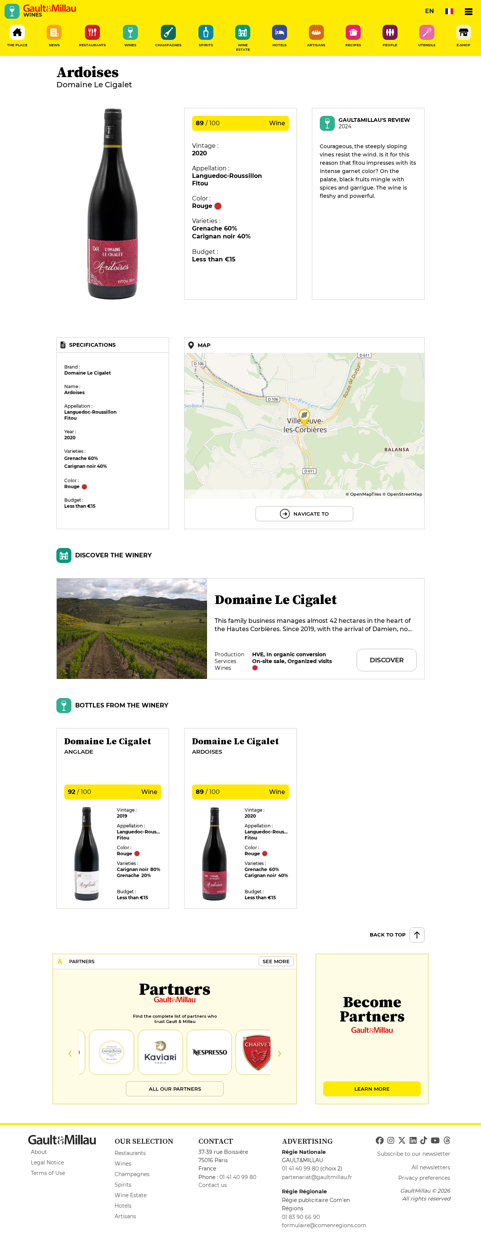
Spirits (123, 1184)
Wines (123, 1163)
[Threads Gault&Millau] (446, 1141)
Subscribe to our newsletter (413, 1153)
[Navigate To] (304, 433)
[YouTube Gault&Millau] (435, 1141)
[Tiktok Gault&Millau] (423, 1141)
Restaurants (130, 1153)
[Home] (49, 8)
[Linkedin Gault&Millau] (413, 1141)
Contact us (212, 1185)
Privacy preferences (424, 1178)
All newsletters (430, 1167)
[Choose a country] (449, 11)
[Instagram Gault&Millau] (390, 1141)
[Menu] (468, 11)
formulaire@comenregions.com (324, 1225)
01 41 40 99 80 (237, 1177)
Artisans (125, 1216)
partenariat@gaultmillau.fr (317, 1177)
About (39, 1152)
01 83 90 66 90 (301, 1217)
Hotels (123, 1205)
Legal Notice (47, 1162)
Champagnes (132, 1174)
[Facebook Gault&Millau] (380, 1141)
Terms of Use (48, 1173)
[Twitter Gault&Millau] (402, 1141)
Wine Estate (131, 1195)
